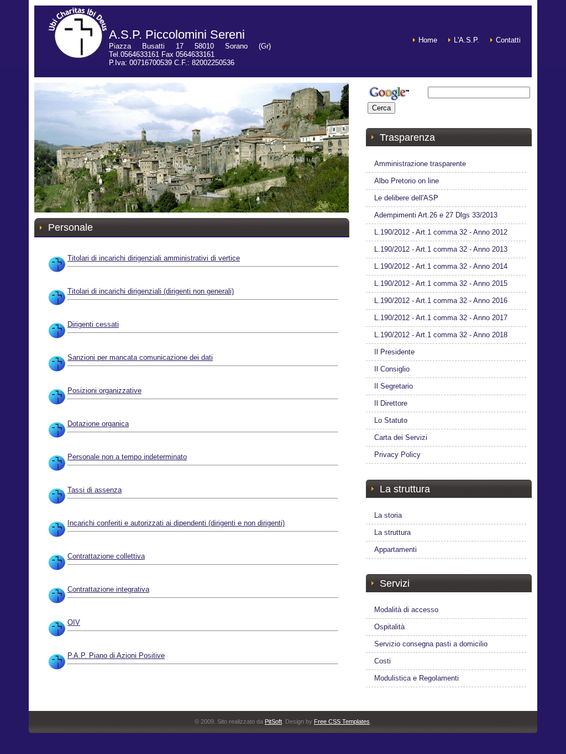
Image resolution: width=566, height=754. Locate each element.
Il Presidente (394, 352)
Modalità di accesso (406, 610)
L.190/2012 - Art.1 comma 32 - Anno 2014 (440, 266)
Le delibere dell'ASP (406, 198)
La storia (388, 515)
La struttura (392, 532)
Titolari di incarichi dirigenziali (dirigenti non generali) (150, 291)
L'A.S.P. (466, 40)
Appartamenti (395, 549)
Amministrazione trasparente (420, 164)
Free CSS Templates (342, 721)
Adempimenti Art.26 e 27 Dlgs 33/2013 (435, 215)
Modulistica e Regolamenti (416, 678)
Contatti (508, 40)
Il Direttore (390, 403)
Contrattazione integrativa (108, 589)
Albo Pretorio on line (406, 181)
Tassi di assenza (94, 490)
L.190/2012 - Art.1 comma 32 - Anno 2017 (440, 318)
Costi (382, 661)
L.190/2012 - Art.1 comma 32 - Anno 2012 (440, 232)
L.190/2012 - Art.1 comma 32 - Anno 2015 (440, 283)
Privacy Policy (397, 454)
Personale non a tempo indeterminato (127, 457)
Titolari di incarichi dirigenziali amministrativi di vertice (153, 258)
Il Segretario (393, 386)
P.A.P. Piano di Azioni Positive (116, 655)
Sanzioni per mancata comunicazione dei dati (140, 357)
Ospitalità (389, 627)
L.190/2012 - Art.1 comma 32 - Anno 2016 (440, 300)
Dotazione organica (98, 424)
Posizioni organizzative (104, 390)
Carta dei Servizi (400, 437)
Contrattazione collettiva (106, 556)
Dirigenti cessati (93, 324)
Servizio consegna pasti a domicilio (431, 644)
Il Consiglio (392, 369)
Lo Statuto (390, 420)
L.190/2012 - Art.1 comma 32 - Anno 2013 (440, 249)
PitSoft (273, 721)
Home (427, 40)
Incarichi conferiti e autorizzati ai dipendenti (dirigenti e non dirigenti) (176, 523)
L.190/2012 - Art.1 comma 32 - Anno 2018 (440, 335)
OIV (73, 622)
